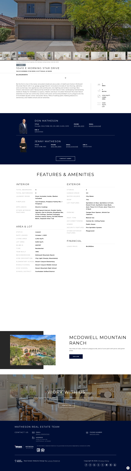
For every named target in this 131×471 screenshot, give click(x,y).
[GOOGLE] (110, 464)
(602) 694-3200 (79, 126)
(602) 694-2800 (56, 146)
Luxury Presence (53, 461)
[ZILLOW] (114, 464)
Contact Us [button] (66, 405)
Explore (76, 356)
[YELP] (98, 464)
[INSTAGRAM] (90, 464)
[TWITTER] (102, 464)
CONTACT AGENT (65, 158)
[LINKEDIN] (94, 464)
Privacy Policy (104, 461)
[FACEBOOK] (86, 464)
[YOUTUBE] (106, 464)
